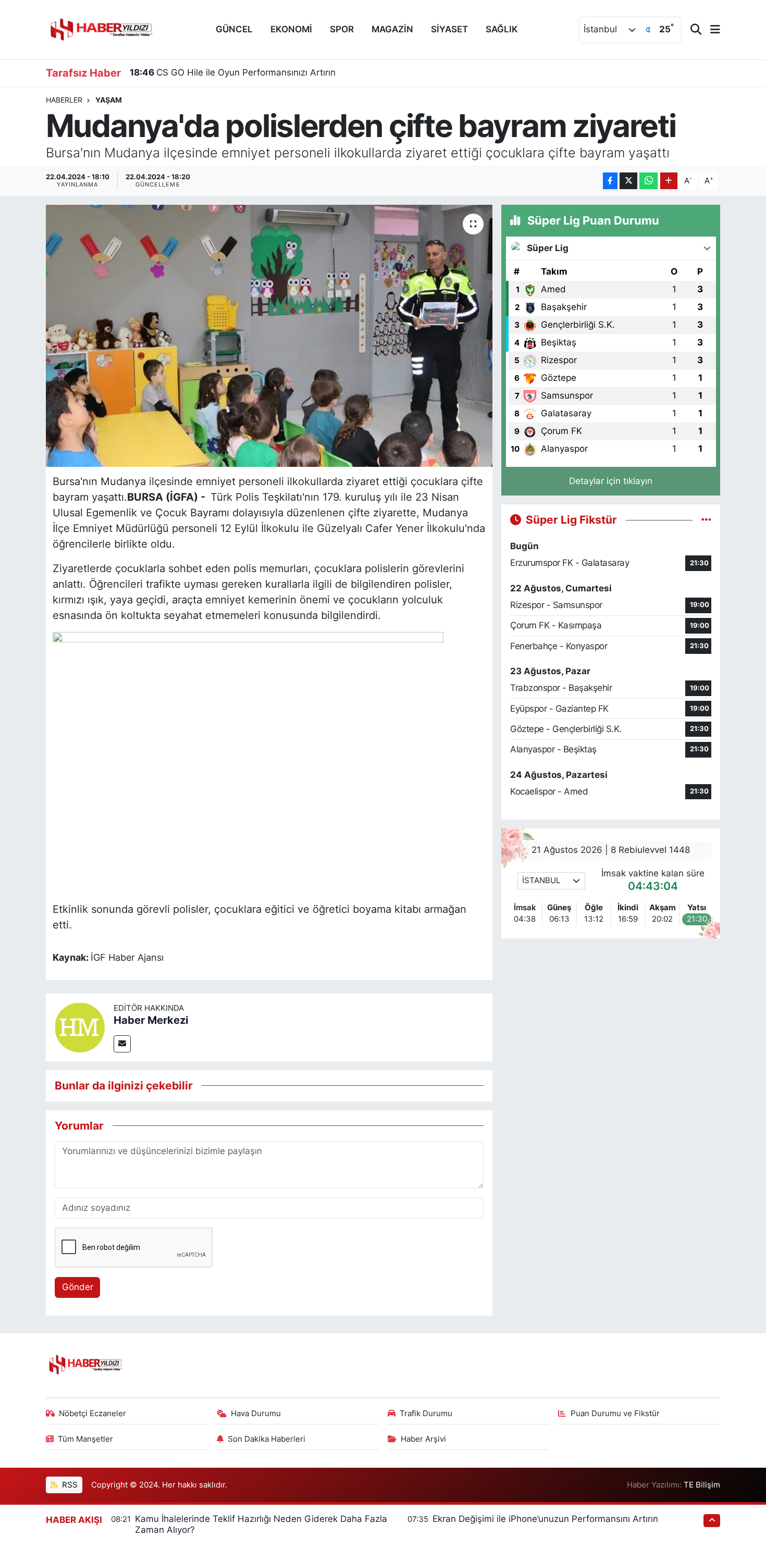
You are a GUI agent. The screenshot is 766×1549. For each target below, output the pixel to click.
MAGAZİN (392, 29)
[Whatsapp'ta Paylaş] (648, 181)
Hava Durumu (256, 1413)
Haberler (64, 99)
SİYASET (449, 29)
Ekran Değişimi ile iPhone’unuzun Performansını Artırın (545, 1519)
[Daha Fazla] (668, 181)
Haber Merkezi (151, 1020)
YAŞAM (108, 99)
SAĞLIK (502, 29)
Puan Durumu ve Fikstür (615, 1413)
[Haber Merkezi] (80, 1026)
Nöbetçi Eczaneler (92, 1413)
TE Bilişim (702, 1485)
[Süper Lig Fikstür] (706, 519)
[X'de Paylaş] (628, 181)
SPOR (342, 29)
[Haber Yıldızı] (100, 28)
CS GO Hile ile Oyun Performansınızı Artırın (233, 72)
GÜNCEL (234, 29)
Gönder (77, 1287)
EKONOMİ (291, 29)
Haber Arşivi (423, 1439)
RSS (69, 1485)
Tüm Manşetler (85, 1439)
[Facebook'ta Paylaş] (610, 181)
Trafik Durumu (426, 1413)
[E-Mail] (122, 1043)
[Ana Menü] (710, 30)
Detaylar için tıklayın (610, 481)
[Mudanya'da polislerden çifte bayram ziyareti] (269, 335)
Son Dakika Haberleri (266, 1439)
